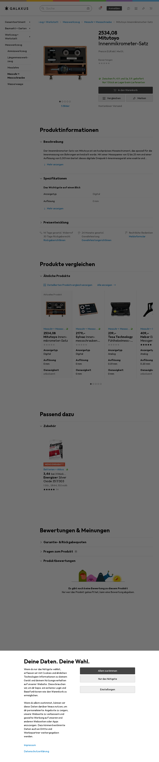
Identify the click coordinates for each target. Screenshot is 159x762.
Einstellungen (107, 689)
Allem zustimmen (107, 670)
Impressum (30, 745)
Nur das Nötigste (107, 679)
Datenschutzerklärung (36, 751)
